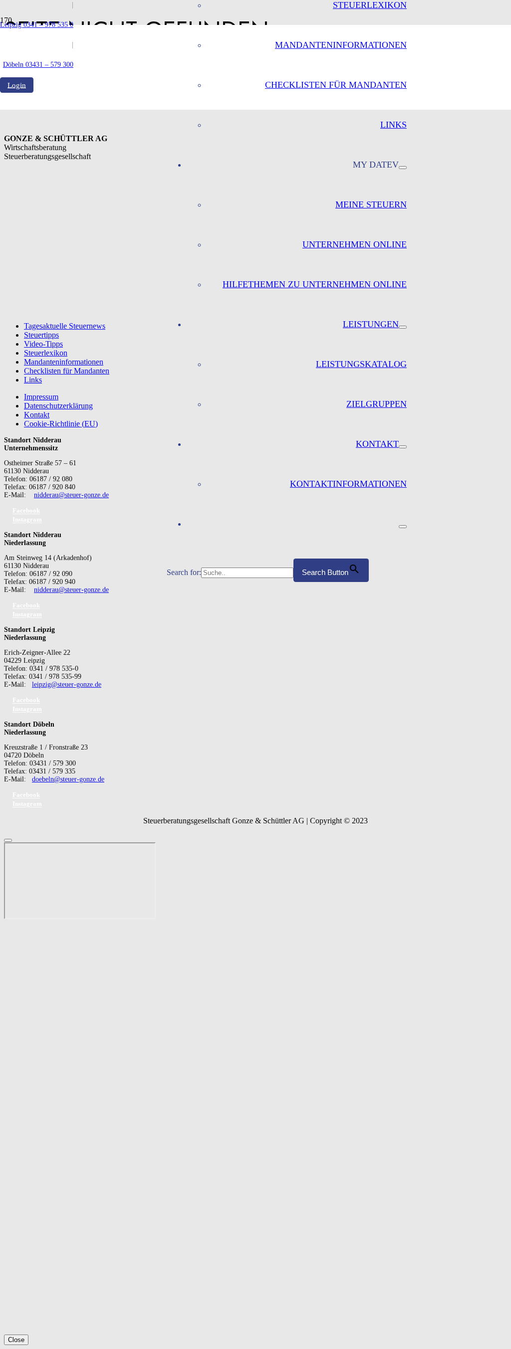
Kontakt (36, 414)
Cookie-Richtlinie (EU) (61, 423)
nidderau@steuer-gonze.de (71, 495)
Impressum (41, 396)
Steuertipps (41, 335)
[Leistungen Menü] (403, 327)
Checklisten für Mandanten (66, 371)
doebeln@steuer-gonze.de (68, 779)
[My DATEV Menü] (403, 167)
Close (16, 1340)
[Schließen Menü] (403, 526)
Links (33, 380)
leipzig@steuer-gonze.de (66, 684)
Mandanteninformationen (63, 362)
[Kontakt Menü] (403, 446)
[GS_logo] (83, 279)
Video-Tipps (43, 344)
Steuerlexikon (45, 353)
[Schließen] (8, 840)
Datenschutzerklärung (58, 405)
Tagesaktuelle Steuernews (64, 326)
